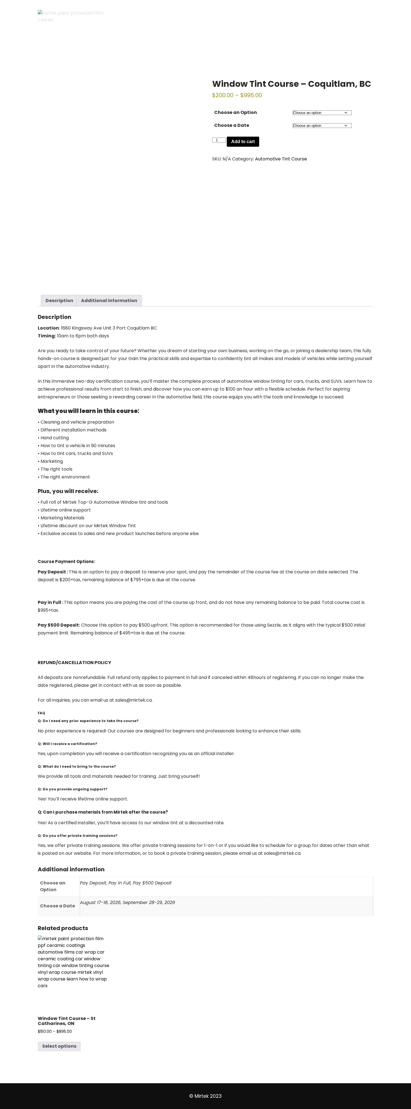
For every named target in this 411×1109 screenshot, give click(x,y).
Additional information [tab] (109, 300)
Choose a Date (231, 125)
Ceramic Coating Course (235, 49)
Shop (147, 49)
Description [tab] (59, 300)
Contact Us (290, 49)
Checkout (76, 49)
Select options (59, 1046)
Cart (48, 49)
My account (114, 49)
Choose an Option (235, 112)
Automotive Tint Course (281, 159)
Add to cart (243, 141)
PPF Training (179, 49)
